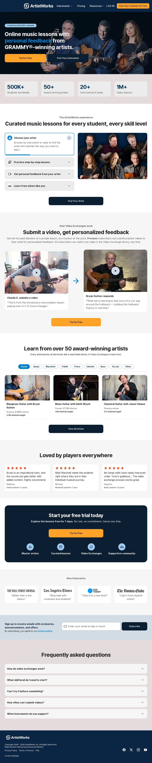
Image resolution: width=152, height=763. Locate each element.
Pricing (81, 5)
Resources (96, 5)
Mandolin (51, 366)
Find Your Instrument (68, 58)
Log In (110, 5)
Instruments (63, 5)
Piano (77, 366)
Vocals (115, 366)
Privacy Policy (11, 750)
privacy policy (45, 631)
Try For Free (25, 58)
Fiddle (65, 366)
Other (128, 366)
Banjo (36, 366)
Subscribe (134, 626)
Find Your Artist (76, 201)
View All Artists (76, 429)
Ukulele (90, 366)
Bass (103, 366)
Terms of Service (26, 750)
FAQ (37, 750)
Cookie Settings (12, 756)
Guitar (24, 366)
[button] (36, 272)
